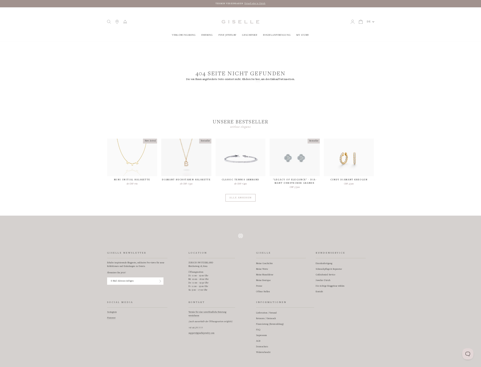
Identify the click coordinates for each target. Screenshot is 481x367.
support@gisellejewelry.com (201, 333)
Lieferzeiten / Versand (266, 313)
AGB (258, 341)
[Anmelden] (160, 281)
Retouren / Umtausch (266, 318)
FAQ (258, 330)
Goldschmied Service (325, 275)
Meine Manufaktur (264, 275)
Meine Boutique (263, 280)
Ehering (207, 35)
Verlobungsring (184, 35)
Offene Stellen (263, 292)
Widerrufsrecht (263, 352)
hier (258, 79)
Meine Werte (262, 269)
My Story (302, 35)
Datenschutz (262, 347)
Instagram (112, 312)
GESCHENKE (249, 35)
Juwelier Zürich (323, 280)
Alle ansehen (240, 198)
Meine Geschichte (264, 263)
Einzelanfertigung (277, 35)
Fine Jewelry (228, 35)
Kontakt (319, 292)
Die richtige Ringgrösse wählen (330, 286)
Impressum (261, 335)
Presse (259, 286)
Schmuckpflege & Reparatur (329, 269)
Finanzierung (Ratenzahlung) (270, 324)
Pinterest (111, 318)
